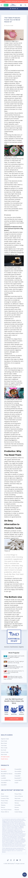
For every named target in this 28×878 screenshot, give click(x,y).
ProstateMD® (18, 769)
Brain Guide (4, 754)
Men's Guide (4, 747)
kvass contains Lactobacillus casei (12, 268)
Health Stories (4, 759)
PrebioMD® (17, 776)
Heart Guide (4, 741)
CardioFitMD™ (18, 780)
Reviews (17, 807)
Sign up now (14, 719)
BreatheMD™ (18, 778)
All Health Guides (5, 756)
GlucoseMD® (18, 771)
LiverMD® (3, 778)
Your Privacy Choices (6, 809)
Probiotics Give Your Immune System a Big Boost (13, 228)
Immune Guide (4, 752)
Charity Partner (4, 796)
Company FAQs (5, 798)
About (2, 794)
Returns (3, 807)
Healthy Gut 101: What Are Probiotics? (13, 626)
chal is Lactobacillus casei (11, 184)
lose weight (8, 485)
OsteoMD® (3, 784)
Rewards (17, 809)
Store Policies (4, 803)
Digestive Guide (5, 738)
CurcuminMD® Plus (6, 780)
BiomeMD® (4, 771)
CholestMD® (18, 773)
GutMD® (3, 776)
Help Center (18, 798)
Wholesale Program (19, 800)
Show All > (3, 769)
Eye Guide (3, 750)
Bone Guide (4, 743)
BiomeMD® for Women (6, 773)
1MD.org (5, 821)
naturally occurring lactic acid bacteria (12, 424)
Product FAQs (4, 800)
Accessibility (18, 805)
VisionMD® (3, 782)
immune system (17, 480)
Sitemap (17, 803)
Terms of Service (19, 796)
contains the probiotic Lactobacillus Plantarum (13, 114)
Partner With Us (5, 811)
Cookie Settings (18, 811)
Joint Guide (4, 745)
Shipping (3, 805)
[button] (25, 5)
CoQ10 (16, 782)
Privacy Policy (18, 794)
